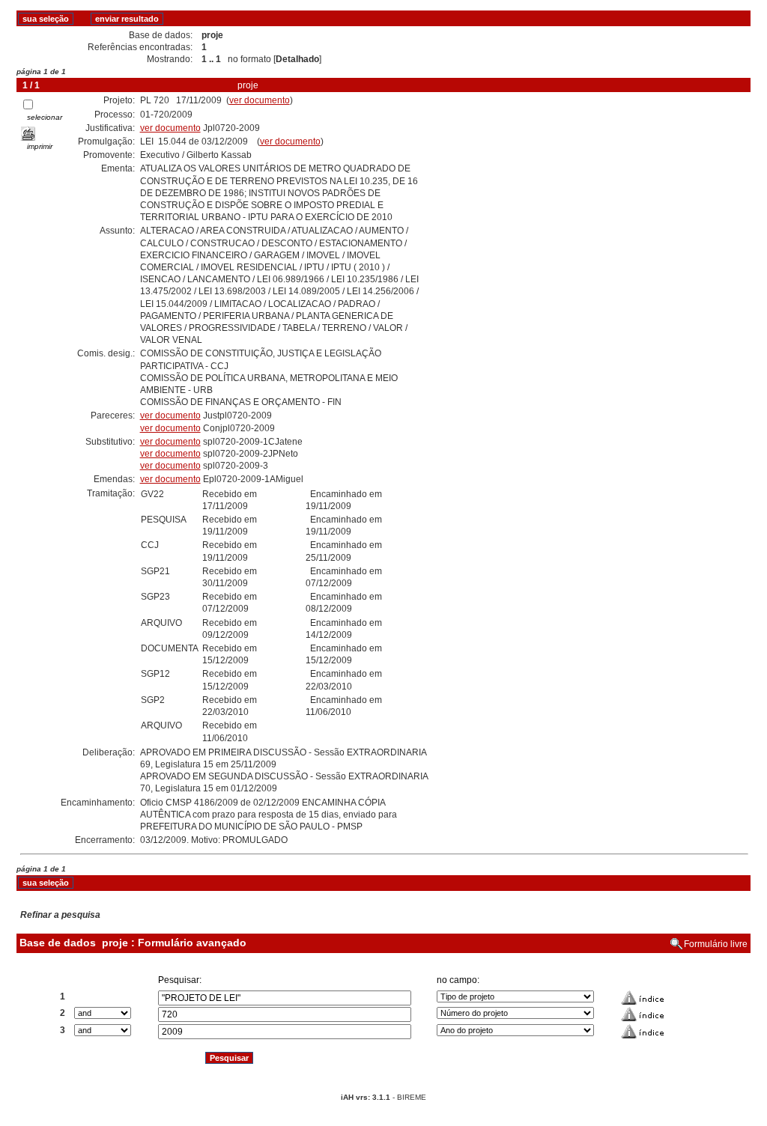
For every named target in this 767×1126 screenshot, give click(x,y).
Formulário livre (716, 944)
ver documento (259, 100)
